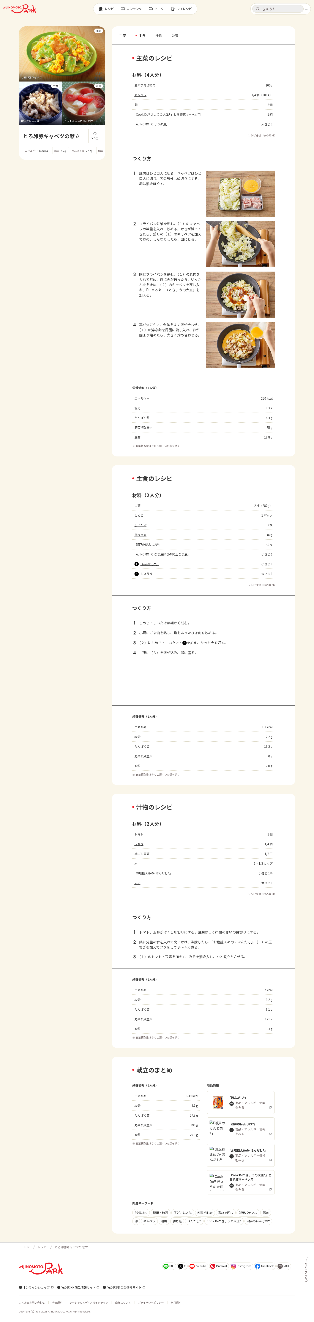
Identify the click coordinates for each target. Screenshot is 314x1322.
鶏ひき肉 (140, 535)
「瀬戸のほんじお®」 (148, 544)
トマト (139, 834)
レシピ (42, 1247)
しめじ (139, 515)
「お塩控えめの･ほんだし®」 (153, 873)
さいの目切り (236, 932)
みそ (137, 883)
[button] (278, 9)
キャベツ (140, 95)
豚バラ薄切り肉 (145, 85)
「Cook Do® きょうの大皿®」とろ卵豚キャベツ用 (167, 114)
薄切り (182, 178)
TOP (26, 1247)
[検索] (257, 9)
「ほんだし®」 (149, 564)
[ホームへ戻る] (19, 8)
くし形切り (175, 932)
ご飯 (137, 505)
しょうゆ (146, 573)
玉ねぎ (139, 844)
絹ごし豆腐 (142, 853)
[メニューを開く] (306, 8)
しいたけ (140, 525)
